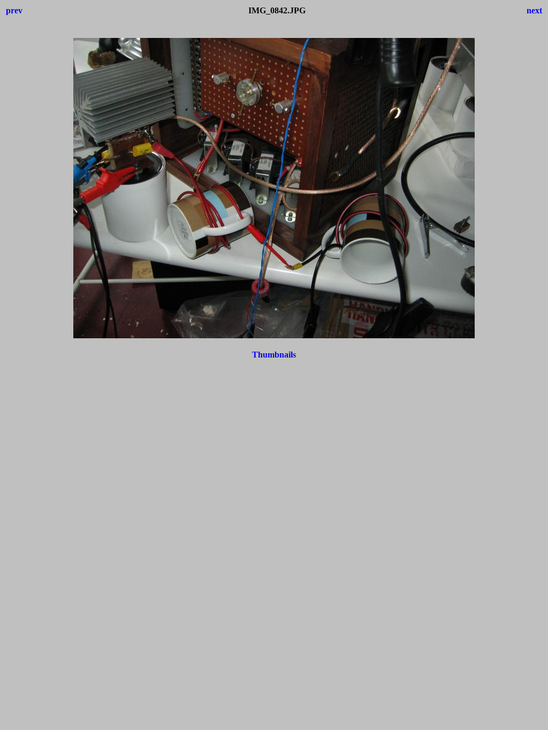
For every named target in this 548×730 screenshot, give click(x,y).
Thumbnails (274, 354)
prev (14, 10)
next (534, 10)
